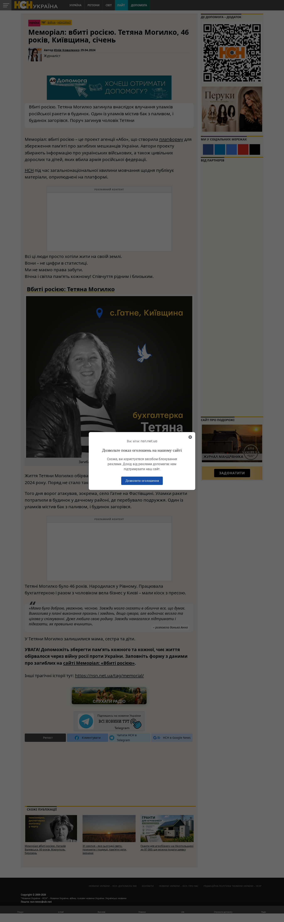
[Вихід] (190, 437)
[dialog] (142, 461)
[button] (142, 481)
